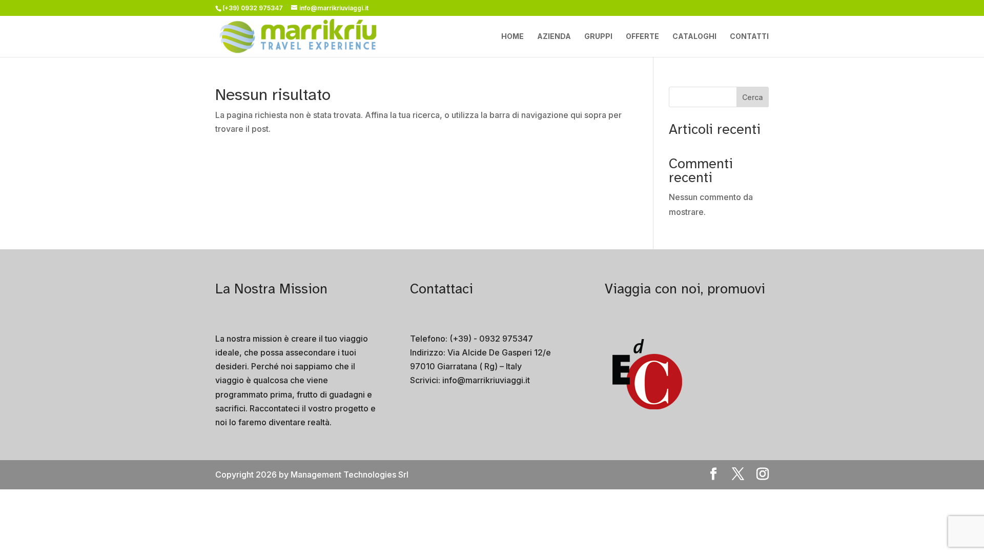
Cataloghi (694, 37)
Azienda (554, 37)
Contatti (749, 37)
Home (512, 37)
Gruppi (598, 37)
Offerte (642, 37)
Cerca (752, 97)
